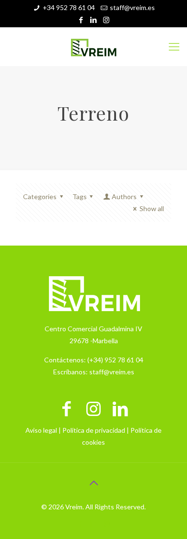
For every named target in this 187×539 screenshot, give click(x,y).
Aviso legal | (43, 430)
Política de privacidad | (96, 430)
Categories (40, 196)
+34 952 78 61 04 (69, 7)
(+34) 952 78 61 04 (115, 360)
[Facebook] (81, 19)
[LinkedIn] (94, 19)
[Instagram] (106, 19)
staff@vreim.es (132, 7)
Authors (124, 196)
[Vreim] (93, 46)
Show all (152, 208)
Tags (79, 196)
